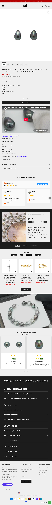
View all (26, 289)
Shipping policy (43, 470)
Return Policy (42, 474)
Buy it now (26, 102)
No (4, 89)
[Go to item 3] (13, 64)
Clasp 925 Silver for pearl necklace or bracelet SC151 (26, 278)
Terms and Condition (44, 468)
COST (17, 245)
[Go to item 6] (26, 64)
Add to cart (26, 98)
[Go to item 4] (17, 64)
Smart (25, 245)
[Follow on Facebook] (3, 489)
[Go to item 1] (4, 64)
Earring (38, 255)
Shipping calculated (11, 76)
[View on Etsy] (5, 192)
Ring (21, 255)
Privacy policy (42, 472)
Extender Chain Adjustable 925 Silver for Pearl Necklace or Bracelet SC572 (9, 278)
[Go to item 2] (8, 64)
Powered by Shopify (31, 495)
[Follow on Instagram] (6, 489)
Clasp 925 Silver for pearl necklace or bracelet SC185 (42, 278)
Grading (34, 245)
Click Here (39, 1)
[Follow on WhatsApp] (10, 489)
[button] (2, 198)
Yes (4, 87)
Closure (14, 255)
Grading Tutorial (14, 135)
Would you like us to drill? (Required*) (11, 85)
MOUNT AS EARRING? (8, 91)
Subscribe (26, 481)
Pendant (29, 255)
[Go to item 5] (21, 64)
